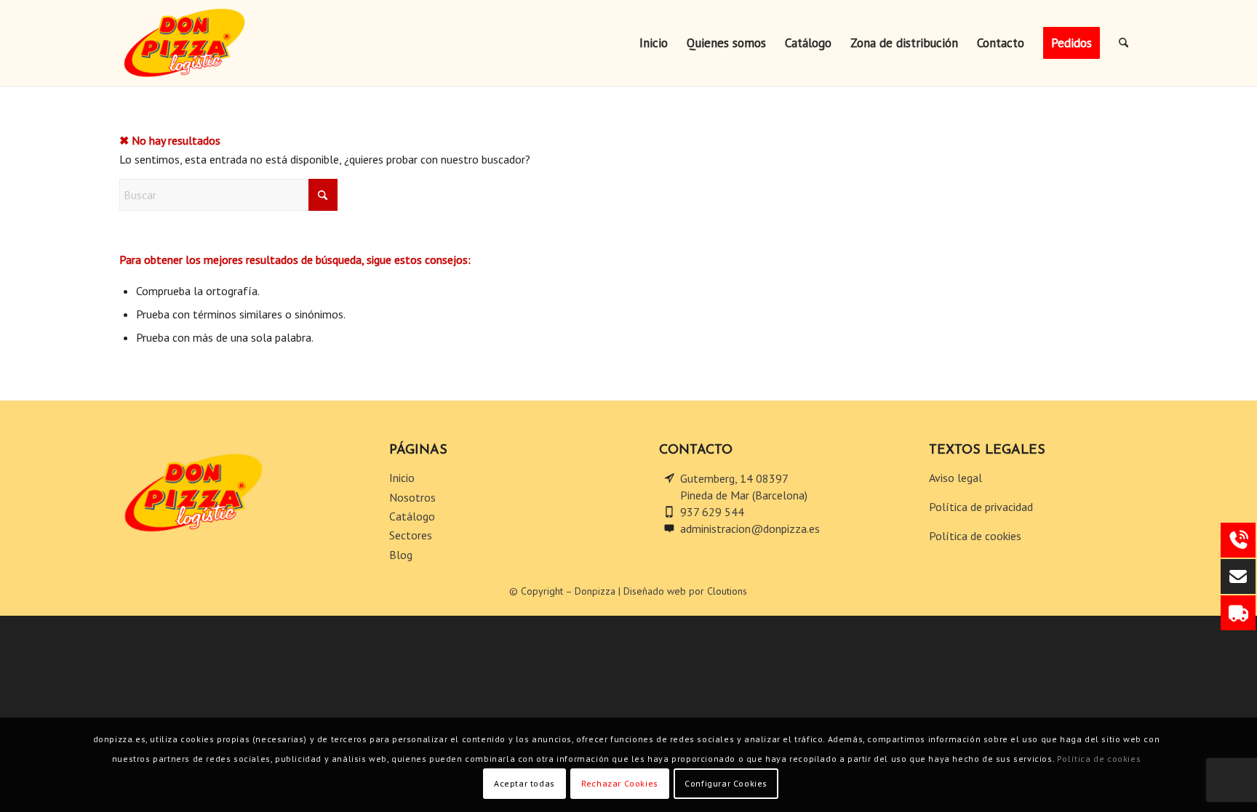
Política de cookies (976, 535)
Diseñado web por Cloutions (685, 591)
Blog (400, 554)
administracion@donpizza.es (750, 528)
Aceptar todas (524, 783)
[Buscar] (1123, 43)
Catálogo (413, 516)
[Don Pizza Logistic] (211, 43)
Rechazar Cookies (619, 783)
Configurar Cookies (726, 783)
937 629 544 (712, 512)
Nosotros (414, 497)
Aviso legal (957, 477)
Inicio (403, 477)
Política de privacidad (981, 506)
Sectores (412, 535)
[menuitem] (653, 43)
